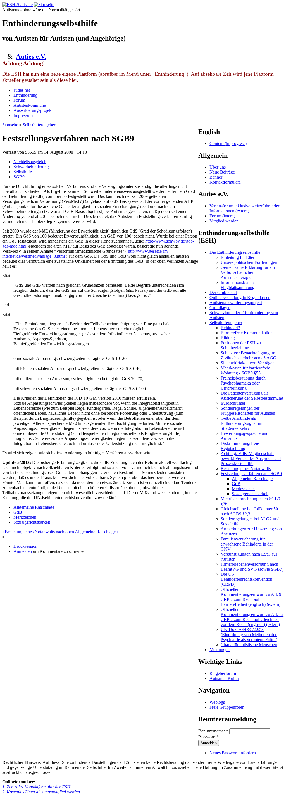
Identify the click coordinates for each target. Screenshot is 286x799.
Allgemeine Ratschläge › (96, 531)
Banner (215, 177)
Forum (19, 100)
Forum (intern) (222, 216)
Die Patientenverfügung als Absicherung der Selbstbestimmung (252, 395)
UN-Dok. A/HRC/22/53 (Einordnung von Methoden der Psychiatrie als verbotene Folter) (249, 634)
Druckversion (25, 546)
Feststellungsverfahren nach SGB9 (251, 473)
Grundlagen (219, 307)
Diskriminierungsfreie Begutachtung (240, 446)
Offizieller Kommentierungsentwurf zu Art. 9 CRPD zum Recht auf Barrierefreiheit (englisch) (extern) (251, 597)
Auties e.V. (31, 56)
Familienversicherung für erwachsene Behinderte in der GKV (247, 544)
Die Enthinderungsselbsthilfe (234, 252)
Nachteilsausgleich (29, 161)
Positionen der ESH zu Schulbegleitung (241, 345)
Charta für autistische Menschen (249, 644)
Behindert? (230, 327)
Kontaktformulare (225, 182)
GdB (17, 512)
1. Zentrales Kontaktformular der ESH (36, 786)
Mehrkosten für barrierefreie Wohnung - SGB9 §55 (245, 370)
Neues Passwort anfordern (232, 752)
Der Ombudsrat (223, 292)
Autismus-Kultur (224, 678)
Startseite (10, 124)
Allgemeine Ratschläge (33, 507)
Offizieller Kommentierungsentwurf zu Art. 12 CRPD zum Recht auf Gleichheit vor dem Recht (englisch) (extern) (252, 617)
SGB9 (19, 176)
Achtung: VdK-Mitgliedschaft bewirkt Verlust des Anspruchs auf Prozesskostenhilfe (251, 458)
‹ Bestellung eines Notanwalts (28, 531)
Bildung (228, 337)
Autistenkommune (29, 105)
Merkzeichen (24, 517)
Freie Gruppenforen (226, 707)
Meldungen (219, 649)
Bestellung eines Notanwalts (246, 468)
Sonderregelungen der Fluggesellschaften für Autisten (248, 411)
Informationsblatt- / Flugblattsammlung (237, 285)
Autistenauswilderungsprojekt (235, 302)
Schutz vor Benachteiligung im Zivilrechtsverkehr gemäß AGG (249, 355)
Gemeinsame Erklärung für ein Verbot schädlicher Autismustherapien (248, 272)
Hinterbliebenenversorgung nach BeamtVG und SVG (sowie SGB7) (252, 567)
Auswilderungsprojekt (33, 110)
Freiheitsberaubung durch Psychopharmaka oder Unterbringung (243, 383)
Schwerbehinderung (31, 166)
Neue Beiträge (222, 172)
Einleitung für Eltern (239, 257)
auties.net (21, 90)
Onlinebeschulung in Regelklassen (239, 297)
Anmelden (22, 551)
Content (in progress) (228, 143)
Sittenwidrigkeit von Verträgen (248, 363)
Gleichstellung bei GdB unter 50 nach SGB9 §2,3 (249, 511)
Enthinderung (25, 95)
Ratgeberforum (222, 673)
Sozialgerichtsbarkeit (31, 522)
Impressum (23, 115)
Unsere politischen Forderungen (249, 262)
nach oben (65, 531)
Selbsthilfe (22, 171)
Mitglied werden (224, 221)
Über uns (217, 167)
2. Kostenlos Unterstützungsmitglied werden (41, 791)
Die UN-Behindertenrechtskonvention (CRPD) (246, 579)
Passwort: (208, 736)
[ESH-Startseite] (17, 4)
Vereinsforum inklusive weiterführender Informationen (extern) (244, 208)
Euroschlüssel (233, 403)
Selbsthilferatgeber (39, 124)
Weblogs (217, 702)
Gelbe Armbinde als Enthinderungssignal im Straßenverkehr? (241, 423)
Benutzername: (213, 731)
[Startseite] (44, 4)
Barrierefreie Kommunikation (247, 332)
